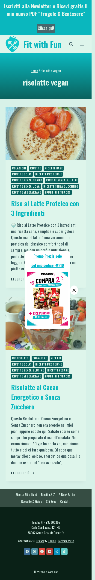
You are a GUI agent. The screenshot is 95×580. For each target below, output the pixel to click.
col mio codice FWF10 (47, 265)
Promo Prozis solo (47, 256)
